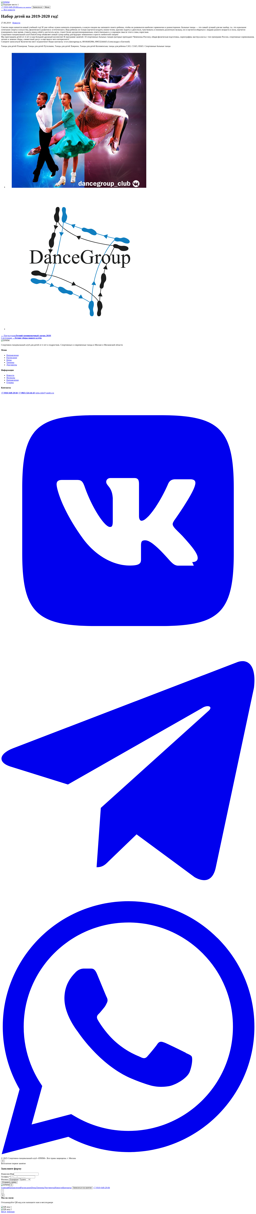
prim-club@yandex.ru (44, 393)
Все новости (8, 10)
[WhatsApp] (128, 1153)
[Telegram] (128, 900)
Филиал (4, 1179)
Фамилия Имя (7, 1174)
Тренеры (10, 362)
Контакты (67, 1187)
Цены (9, 360)
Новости (16, 23)
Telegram (11, 1212)
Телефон (5, 1177)
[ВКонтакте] (128, 646)
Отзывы (10, 382)
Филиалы (10, 378)
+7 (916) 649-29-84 (16, 7)
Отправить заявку (9, 1182)
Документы (11, 365)
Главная (4, 1187)
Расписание (11, 358)
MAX (3, 1212)
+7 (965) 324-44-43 (26, 393)
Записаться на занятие (82, 1188)
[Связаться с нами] (2, 1191)
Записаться (37, 7)
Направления (12, 355)
